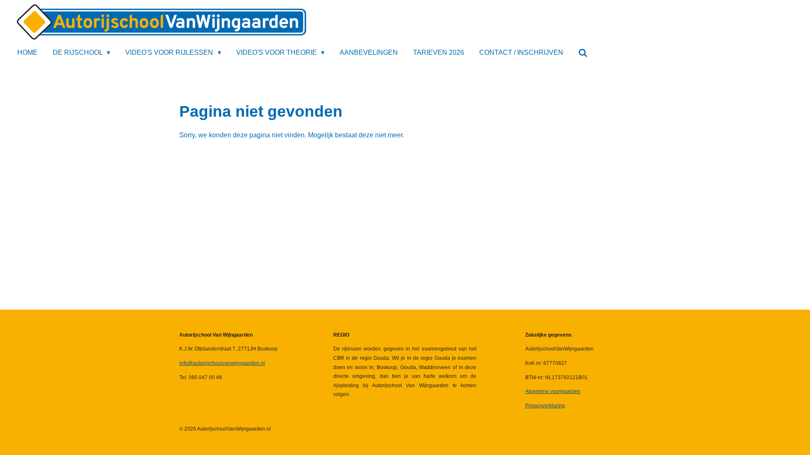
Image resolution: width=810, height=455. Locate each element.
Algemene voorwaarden (552, 391)
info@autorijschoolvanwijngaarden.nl (222, 363)
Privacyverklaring (545, 406)
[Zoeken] (583, 53)
